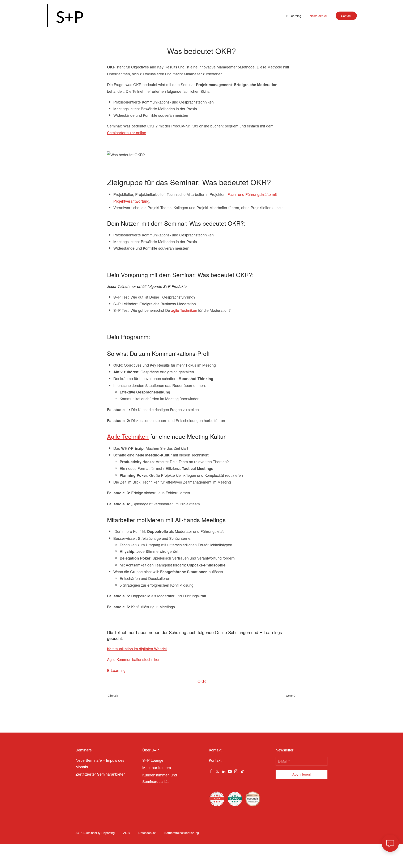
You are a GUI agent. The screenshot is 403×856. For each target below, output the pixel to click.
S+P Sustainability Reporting (95, 832)
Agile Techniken (128, 436)
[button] (390, 843)
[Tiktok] (242, 770)
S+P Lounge (152, 760)
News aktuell (318, 15)
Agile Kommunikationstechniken (133, 659)
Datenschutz (147, 832)
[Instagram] (236, 770)
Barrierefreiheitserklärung (181, 832)
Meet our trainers (156, 767)
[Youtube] (230, 770)
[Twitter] (217, 770)
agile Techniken (184, 310)
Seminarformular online (126, 132)
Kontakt (215, 760)
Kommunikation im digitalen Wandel (137, 648)
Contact (346, 16)
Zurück (114, 695)
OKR (202, 681)
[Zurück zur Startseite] (65, 15)
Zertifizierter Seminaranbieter (100, 774)
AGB (126, 832)
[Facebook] (211, 770)
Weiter (289, 695)
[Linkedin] (223, 770)
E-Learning (293, 15)
